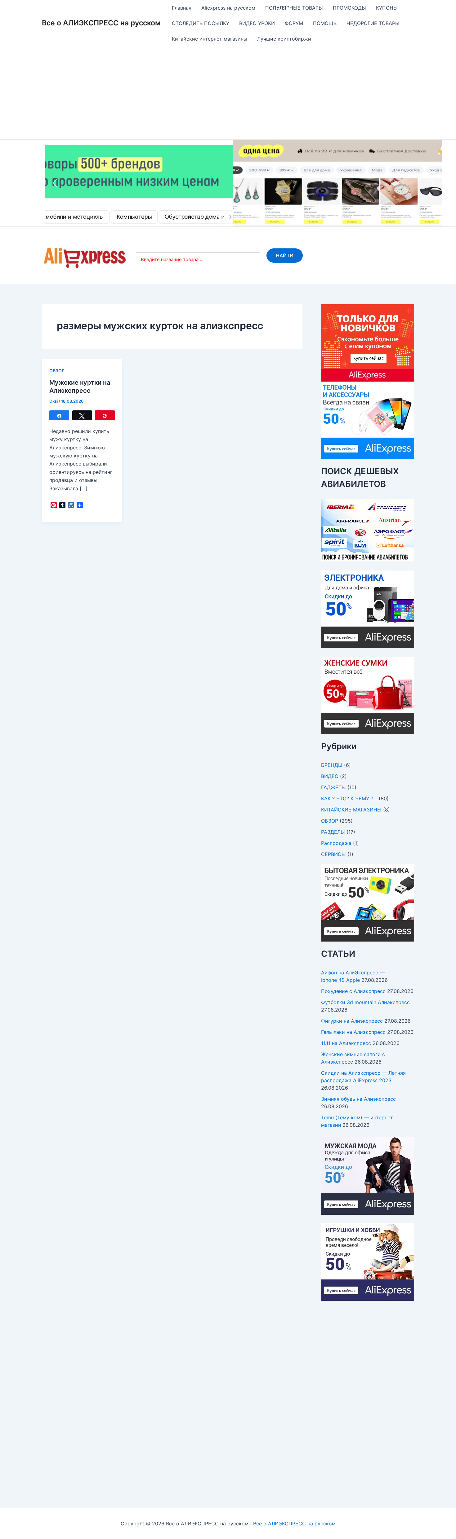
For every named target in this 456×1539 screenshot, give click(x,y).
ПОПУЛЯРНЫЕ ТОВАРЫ (294, 8)
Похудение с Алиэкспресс (353, 991)
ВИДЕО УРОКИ (257, 23)
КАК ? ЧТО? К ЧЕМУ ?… (349, 798)
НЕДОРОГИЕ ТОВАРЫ (373, 23)
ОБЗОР (57, 370)
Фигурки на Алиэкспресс (352, 1021)
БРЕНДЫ (331, 765)
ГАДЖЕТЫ (333, 787)
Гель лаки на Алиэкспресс (353, 1032)
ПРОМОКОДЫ (349, 8)
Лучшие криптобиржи (284, 39)
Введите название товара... (171, 259)
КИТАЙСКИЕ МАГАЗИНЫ (351, 810)
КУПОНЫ (387, 8)
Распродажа (336, 843)
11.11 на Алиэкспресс (346, 1043)
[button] (243, 183)
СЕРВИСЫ (333, 854)
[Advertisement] (228, 93)
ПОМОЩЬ (325, 23)
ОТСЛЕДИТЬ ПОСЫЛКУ (200, 23)
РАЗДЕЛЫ (333, 832)
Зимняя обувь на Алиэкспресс (358, 1099)
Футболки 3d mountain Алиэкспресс (365, 1002)
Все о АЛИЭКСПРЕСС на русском (101, 23)
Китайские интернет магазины (209, 39)
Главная (181, 8)
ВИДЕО (329, 776)
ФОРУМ (294, 23)
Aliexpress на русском (228, 8)
